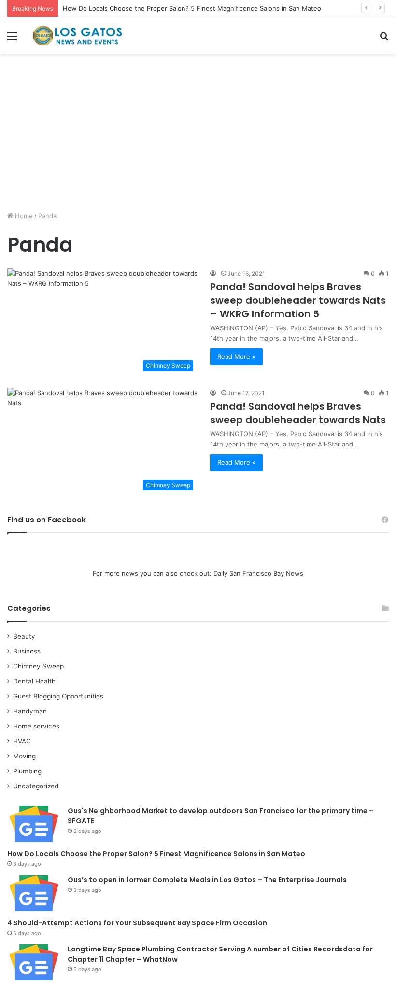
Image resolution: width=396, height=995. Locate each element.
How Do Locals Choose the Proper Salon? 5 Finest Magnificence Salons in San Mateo (192, 8)
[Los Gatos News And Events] (77, 35)
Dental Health (34, 681)
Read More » (236, 356)
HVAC (22, 741)
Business (27, 651)
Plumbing (27, 771)
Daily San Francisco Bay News (258, 573)
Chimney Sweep (38, 666)
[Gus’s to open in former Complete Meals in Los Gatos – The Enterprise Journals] (33, 893)
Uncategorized (35, 786)
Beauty (24, 636)
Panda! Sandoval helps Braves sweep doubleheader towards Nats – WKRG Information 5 (298, 300)
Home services (36, 726)
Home (23, 216)
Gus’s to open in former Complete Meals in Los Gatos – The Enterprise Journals (207, 880)
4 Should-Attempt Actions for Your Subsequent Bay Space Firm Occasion (137, 923)
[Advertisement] (198, 136)
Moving (24, 756)
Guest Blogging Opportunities (58, 696)
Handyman (30, 711)
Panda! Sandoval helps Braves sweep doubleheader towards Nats (298, 413)
